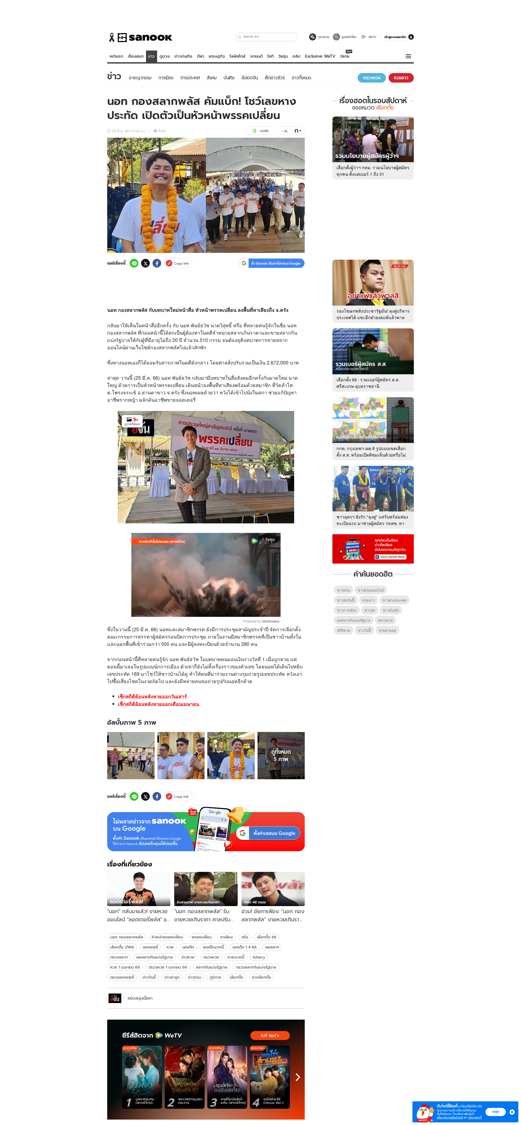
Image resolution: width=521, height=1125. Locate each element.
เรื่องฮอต (136, 56)
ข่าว (151, 56)
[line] (134, 263)
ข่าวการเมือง (347, 610)
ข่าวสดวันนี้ (345, 600)
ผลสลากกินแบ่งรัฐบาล (154, 957)
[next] (298, 1077)
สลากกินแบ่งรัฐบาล (211, 967)
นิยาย (344, 56)
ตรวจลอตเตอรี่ (122, 977)
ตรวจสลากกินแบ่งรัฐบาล (256, 967)
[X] (145, 263)
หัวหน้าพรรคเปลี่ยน (167, 937)
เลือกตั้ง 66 (267, 937)
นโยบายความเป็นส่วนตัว (450, 1117)
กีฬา (200, 56)
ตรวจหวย (211, 957)
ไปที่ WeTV (270, 1035)
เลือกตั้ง (236, 977)
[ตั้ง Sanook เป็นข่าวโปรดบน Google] (206, 829)
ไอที (270, 56)
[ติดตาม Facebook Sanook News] (373, 548)
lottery (259, 957)
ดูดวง (165, 56)
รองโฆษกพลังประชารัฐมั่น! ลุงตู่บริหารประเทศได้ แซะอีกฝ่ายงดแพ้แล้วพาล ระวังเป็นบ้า (373, 317)
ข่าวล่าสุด (171, 977)
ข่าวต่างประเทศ (394, 600)
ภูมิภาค (215, 977)
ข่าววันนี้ (149, 977)
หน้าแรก (116, 56)
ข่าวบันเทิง (183, 56)
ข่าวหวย (188, 957)
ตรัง (245, 937)
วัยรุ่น (283, 56)
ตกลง (495, 1111)
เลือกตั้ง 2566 (122, 947)
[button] (239, 37)
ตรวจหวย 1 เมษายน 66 (168, 967)
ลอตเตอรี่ (186, 399)
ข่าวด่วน (194, 977)
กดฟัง (264, 130)
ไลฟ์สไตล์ (237, 56)
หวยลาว (368, 600)
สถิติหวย (343, 630)
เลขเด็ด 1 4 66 (245, 947)
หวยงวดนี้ (236, 957)
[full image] (131, 756)
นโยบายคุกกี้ (475, 1117)
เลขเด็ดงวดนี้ (213, 947)
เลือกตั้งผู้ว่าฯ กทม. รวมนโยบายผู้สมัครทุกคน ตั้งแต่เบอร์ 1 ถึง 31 (372, 170)
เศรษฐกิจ (217, 56)
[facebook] (157, 263)
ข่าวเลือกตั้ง (261, 977)
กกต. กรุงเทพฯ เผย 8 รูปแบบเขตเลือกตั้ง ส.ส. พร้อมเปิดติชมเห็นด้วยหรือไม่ (371, 451)
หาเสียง (226, 937)
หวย (284, 658)
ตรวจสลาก (119, 957)
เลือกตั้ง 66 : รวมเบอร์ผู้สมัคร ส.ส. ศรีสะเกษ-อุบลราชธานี (367, 382)
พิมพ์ (162, 130)
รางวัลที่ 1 (254, 658)
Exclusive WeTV (320, 56)
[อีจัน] (115, 998)
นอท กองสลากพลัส (126, 937)
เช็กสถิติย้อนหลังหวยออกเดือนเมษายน (158, 704)
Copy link (181, 263)
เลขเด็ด (188, 947)
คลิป (296, 56)
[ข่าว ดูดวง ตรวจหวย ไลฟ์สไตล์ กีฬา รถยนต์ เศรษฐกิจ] (139, 37)
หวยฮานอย (387, 630)
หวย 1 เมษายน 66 (125, 967)
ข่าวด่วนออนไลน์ (371, 590)
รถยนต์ (256, 56)
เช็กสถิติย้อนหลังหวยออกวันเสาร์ (152, 696)
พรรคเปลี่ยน (202, 937)
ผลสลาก (272, 947)
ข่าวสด (369, 610)
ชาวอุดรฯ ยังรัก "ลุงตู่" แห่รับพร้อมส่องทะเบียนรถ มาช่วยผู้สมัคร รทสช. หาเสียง (372, 523)
